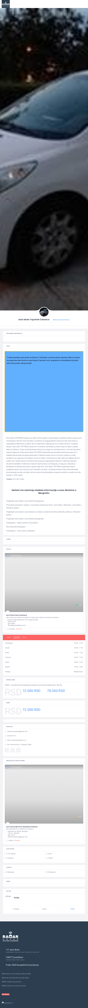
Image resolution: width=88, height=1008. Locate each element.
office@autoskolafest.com (17, 625)
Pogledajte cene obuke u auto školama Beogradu (25, 501)
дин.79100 (11, 835)
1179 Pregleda (16, 767)
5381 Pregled (16, 555)
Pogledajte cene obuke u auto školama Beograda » (25, 519)
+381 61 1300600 (13, 833)
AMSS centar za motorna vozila (14, 986)
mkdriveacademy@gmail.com (18, 837)
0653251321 (12, 621)
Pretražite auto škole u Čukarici (18, 505)
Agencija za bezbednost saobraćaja (15, 978)
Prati (72, 909)
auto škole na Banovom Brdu (42, 505)
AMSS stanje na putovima (11, 982)
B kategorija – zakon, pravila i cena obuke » (22, 523)
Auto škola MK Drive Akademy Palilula (21, 827)
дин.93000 (11, 623)
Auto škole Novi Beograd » (16, 527)
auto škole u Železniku (62, 505)
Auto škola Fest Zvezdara (16, 615)
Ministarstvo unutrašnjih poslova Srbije (16, 974)
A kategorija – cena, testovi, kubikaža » (20, 531)
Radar (16, 898)
